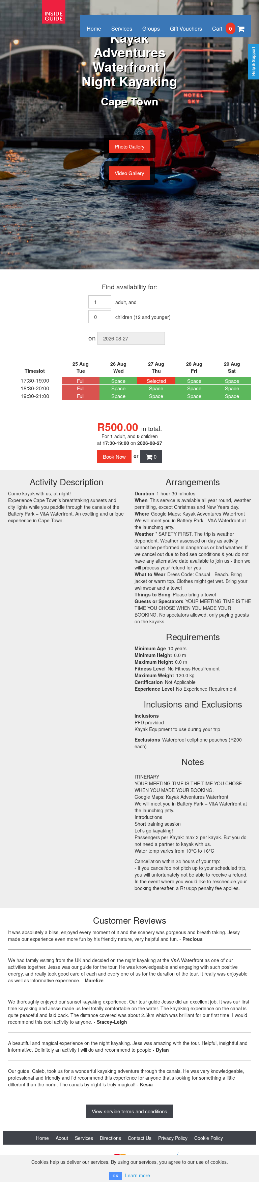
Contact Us (139, 1138)
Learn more (137, 1175)
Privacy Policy (173, 1138)
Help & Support (253, 61)
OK (115, 1175)
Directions (110, 1138)
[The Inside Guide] (53, 7)
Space (118, 380)
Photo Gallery (130, 146)
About (62, 1138)
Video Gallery (129, 172)
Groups (151, 28)
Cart (222, 28)
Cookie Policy (208, 1138)
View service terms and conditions (129, 1111)
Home (94, 28)
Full (80, 380)
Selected (156, 380)
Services (121, 28)
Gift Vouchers (186, 28)
